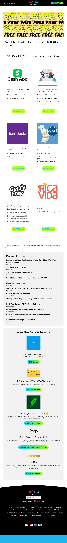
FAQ (40, 507)
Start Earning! (33, 474)
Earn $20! (33, 362)
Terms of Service (54, 510)
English (31, 497)
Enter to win (33, 389)
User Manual (17, 510)
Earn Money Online (9, 3)
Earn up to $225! (33, 423)
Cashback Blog (21, 507)
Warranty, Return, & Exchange (35, 510)
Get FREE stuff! (18, 229)
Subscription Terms (12, 513)
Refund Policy (25, 515)
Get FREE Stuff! (48, 111)
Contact (32, 507)
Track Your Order (43, 513)
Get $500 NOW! (18, 111)
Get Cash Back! (18, 168)
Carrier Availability (27, 513)
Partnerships (49, 507)
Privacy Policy (50, 515)
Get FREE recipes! (48, 229)
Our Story (10, 507)
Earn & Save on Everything (33, 447)
